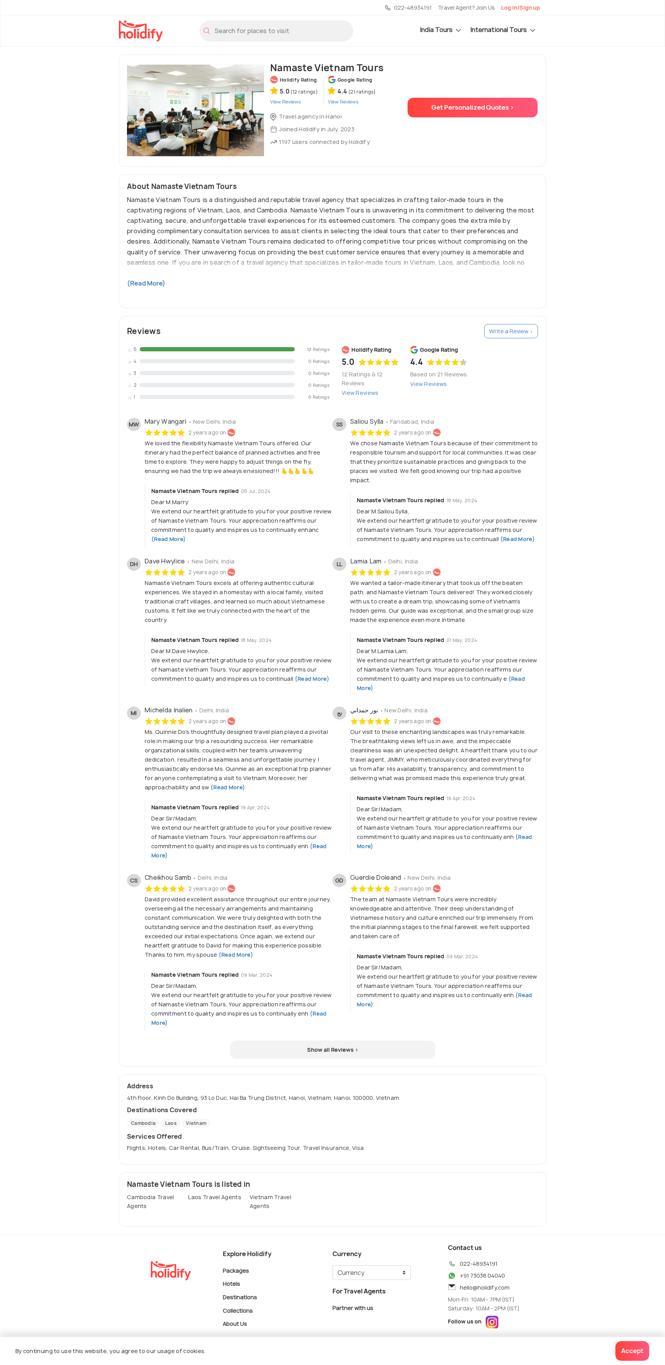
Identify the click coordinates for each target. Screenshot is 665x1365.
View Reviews (360, 392)
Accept (632, 1351)
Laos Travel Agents (214, 1197)
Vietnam (196, 1123)
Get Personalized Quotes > (472, 107)
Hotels (231, 1283)
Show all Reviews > (332, 1049)
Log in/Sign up (520, 7)
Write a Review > (511, 331)
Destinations (240, 1297)
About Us (235, 1323)
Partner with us (352, 1307)
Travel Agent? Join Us (466, 7)
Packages (236, 1270)
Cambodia (143, 1123)
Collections (238, 1310)
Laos (171, 1123)
